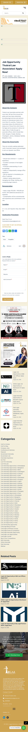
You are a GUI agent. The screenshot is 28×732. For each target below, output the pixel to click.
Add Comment (7, 279)
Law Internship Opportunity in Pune (11, 493)
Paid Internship (5, 544)
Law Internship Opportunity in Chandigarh (12, 471)
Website (5, 274)
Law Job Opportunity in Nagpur (10, 516)
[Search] (23, 13)
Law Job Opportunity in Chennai (10, 501)
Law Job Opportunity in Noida (9, 518)
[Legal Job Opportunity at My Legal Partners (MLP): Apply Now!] (14, 614)
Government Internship (7, 454)
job (4, 239)
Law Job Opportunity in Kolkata (10, 513)
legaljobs (11, 239)
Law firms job (5, 464)
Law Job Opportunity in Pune (9, 522)
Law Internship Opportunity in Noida (11, 489)
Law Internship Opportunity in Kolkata (11, 483)
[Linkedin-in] (4, 717)
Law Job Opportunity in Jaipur (9, 511)
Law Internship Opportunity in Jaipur (11, 481)
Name (5, 265)
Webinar (3, 546)
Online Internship (5, 542)
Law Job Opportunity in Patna (9, 520)
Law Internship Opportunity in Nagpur (11, 487)
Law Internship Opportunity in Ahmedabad (13, 465)
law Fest (3, 460)
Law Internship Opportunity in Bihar (11, 469)
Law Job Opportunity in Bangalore (10, 497)
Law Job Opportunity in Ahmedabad (11, 495)
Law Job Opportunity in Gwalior (10, 509)
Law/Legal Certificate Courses (9, 528)
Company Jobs (21, 77)
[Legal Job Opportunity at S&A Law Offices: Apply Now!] (14, 566)
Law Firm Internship (6, 462)
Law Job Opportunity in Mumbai (10, 515)
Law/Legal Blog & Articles (8, 526)
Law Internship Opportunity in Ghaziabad (12, 477)
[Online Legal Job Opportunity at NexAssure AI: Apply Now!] (14, 590)
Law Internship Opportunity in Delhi (11, 475)
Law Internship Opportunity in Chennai (12, 473)
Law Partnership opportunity (9, 524)
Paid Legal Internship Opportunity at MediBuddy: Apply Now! (18, 411)
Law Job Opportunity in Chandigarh (11, 499)
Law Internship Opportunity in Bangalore (12, 467)
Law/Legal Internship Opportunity (10, 532)
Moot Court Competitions (8, 538)
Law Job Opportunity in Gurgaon (10, 507)
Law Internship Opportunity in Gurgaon (12, 479)
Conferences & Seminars (8, 450)
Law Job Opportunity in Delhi (9, 503)
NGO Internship (5, 540)
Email (5, 269)
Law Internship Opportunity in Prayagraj (12, 491)
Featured (3, 452)
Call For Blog (4, 446)
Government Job (5, 456)
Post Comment (8, 299)
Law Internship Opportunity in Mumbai (11, 485)
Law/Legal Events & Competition (10, 530)
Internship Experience (7, 458)
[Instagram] (8, 717)
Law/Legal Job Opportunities (9, 77)
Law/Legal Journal (6, 536)
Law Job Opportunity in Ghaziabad (11, 505)
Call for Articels (5, 444)
